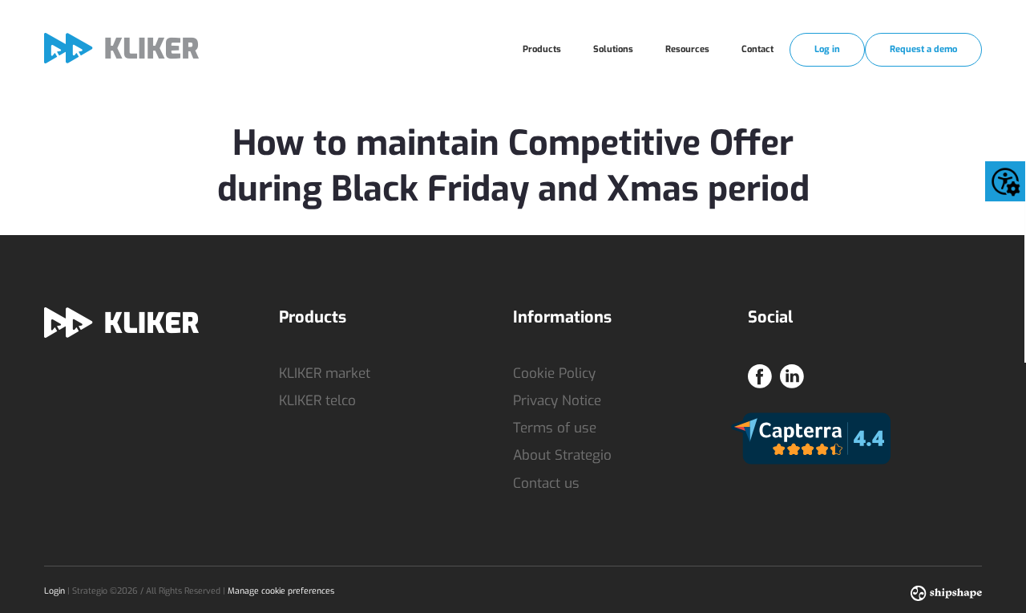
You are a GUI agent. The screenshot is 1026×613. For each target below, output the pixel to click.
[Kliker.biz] (121, 48)
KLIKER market (324, 373)
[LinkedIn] (792, 372)
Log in (827, 49)
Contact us (546, 483)
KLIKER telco (317, 401)
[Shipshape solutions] (946, 591)
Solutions (613, 49)
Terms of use (554, 428)
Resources (687, 49)
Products (542, 49)
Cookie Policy (554, 373)
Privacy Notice (557, 401)
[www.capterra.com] (811, 437)
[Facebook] (760, 372)
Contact (757, 49)
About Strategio (562, 455)
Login (54, 590)
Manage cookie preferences (281, 590)
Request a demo (923, 49)
